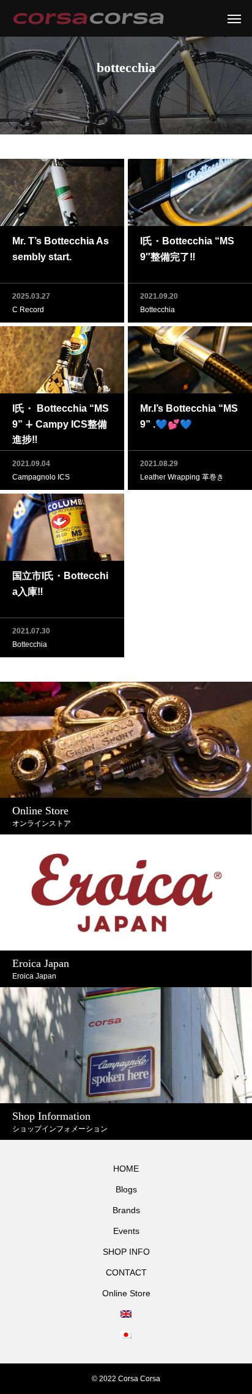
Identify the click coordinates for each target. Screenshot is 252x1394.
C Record (28, 309)
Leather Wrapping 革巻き (182, 477)
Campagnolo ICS (41, 477)
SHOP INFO (126, 1251)
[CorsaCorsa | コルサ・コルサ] (88, 18)
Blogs (126, 1189)
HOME (126, 1168)
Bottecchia (157, 309)
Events (126, 1231)
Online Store (126, 1293)
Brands (126, 1210)
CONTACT (126, 1272)
